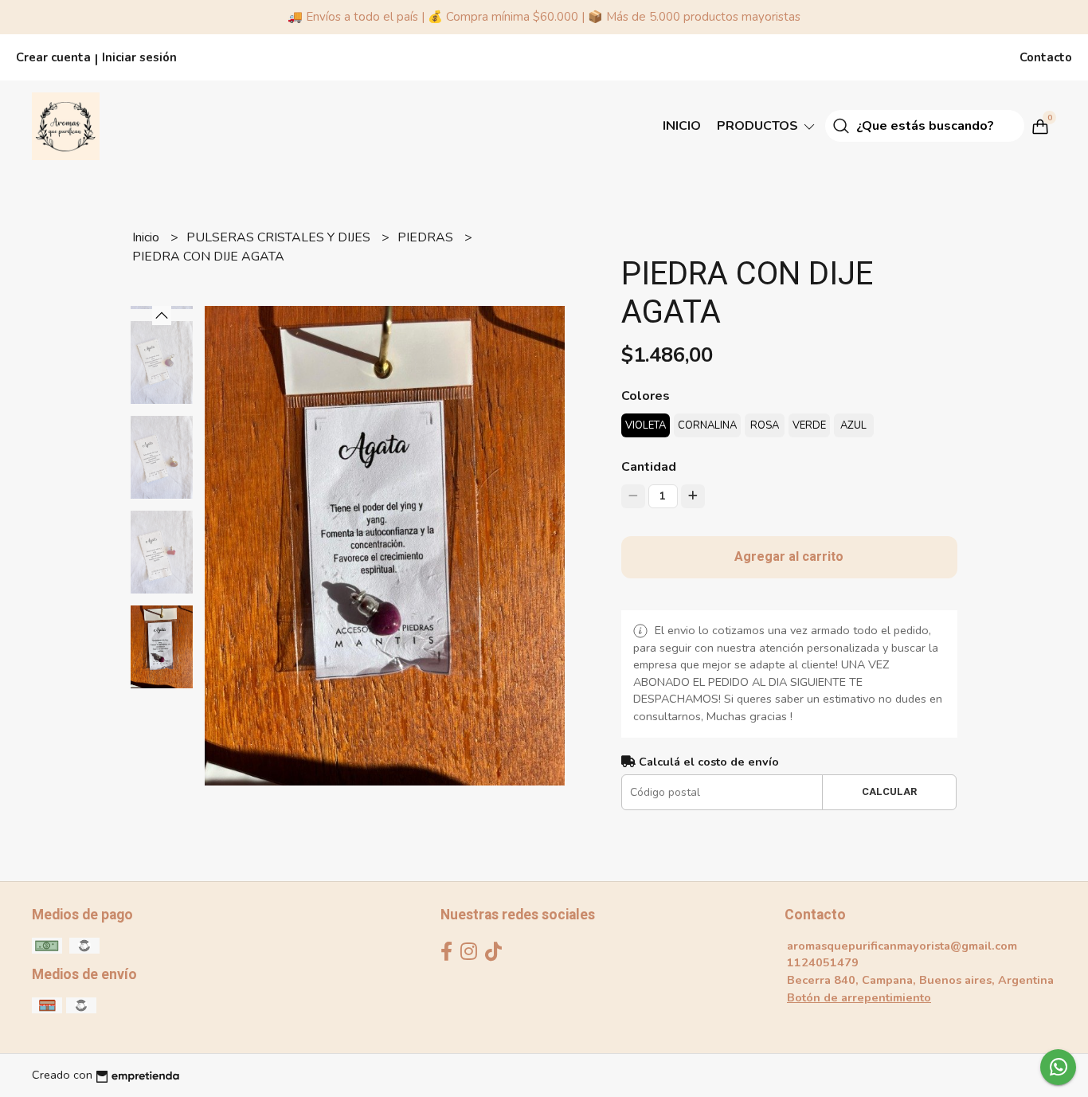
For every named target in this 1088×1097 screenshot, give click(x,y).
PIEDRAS (426, 237)
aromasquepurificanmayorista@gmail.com (902, 946)
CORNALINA (707, 425)
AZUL (853, 425)
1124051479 (823, 962)
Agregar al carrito (788, 556)
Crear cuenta (53, 57)
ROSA (764, 425)
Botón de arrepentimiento (859, 997)
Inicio (682, 126)
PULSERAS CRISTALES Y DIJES (280, 237)
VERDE (809, 425)
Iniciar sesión (139, 57)
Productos (759, 126)
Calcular (889, 792)
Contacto (1046, 57)
